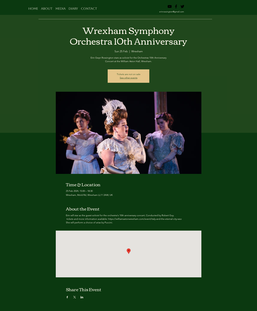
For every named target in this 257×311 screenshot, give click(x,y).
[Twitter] (182, 6)
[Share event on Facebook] (67, 297)
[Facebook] (176, 6)
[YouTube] (169, 6)
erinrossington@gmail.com (171, 11)
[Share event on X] (74, 297)
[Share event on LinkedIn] (81, 297)
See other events (128, 77)
